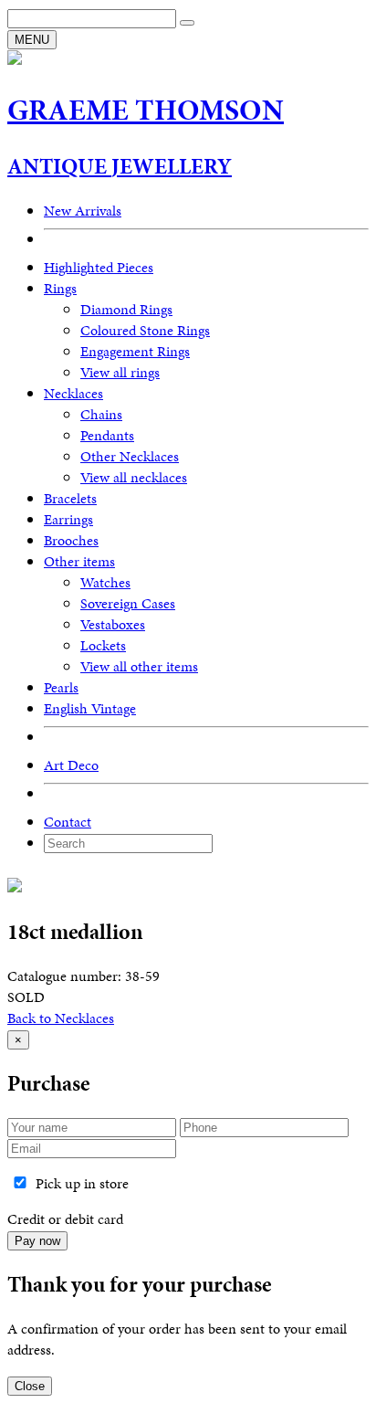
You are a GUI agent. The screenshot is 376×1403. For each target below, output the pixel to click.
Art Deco (71, 764)
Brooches (71, 540)
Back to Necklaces (60, 1018)
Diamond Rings (126, 309)
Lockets (103, 645)
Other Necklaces (129, 456)
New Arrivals (82, 210)
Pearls (61, 687)
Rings (60, 288)
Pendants (107, 435)
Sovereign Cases (127, 603)
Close (30, 1386)
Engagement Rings (135, 351)
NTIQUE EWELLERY (119, 166)
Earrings (68, 519)
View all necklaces (133, 477)
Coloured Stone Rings (145, 330)
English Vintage (90, 708)
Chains (101, 414)
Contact (67, 821)
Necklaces (73, 393)
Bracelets (70, 498)
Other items (79, 561)
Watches (105, 582)
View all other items (139, 666)
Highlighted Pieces (98, 267)
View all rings (120, 372)
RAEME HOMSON (145, 110)
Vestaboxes (112, 624)
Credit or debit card (65, 1218)
